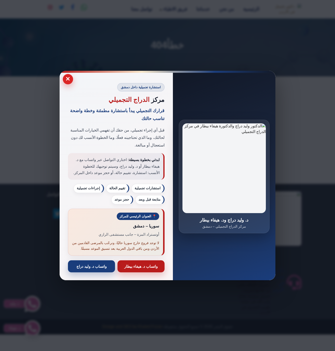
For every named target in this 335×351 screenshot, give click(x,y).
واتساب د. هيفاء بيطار (141, 266)
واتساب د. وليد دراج (92, 266)
